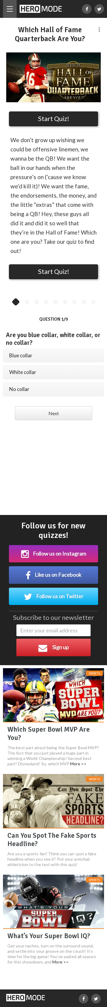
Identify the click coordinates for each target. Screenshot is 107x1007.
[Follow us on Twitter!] (99, 9)
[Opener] (10, 9)
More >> (78, 763)
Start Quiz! (53, 118)
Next (53, 413)
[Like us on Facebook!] (87, 9)
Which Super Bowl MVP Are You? (48, 733)
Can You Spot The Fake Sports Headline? (51, 839)
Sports (94, 673)
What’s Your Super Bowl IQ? (48, 936)
